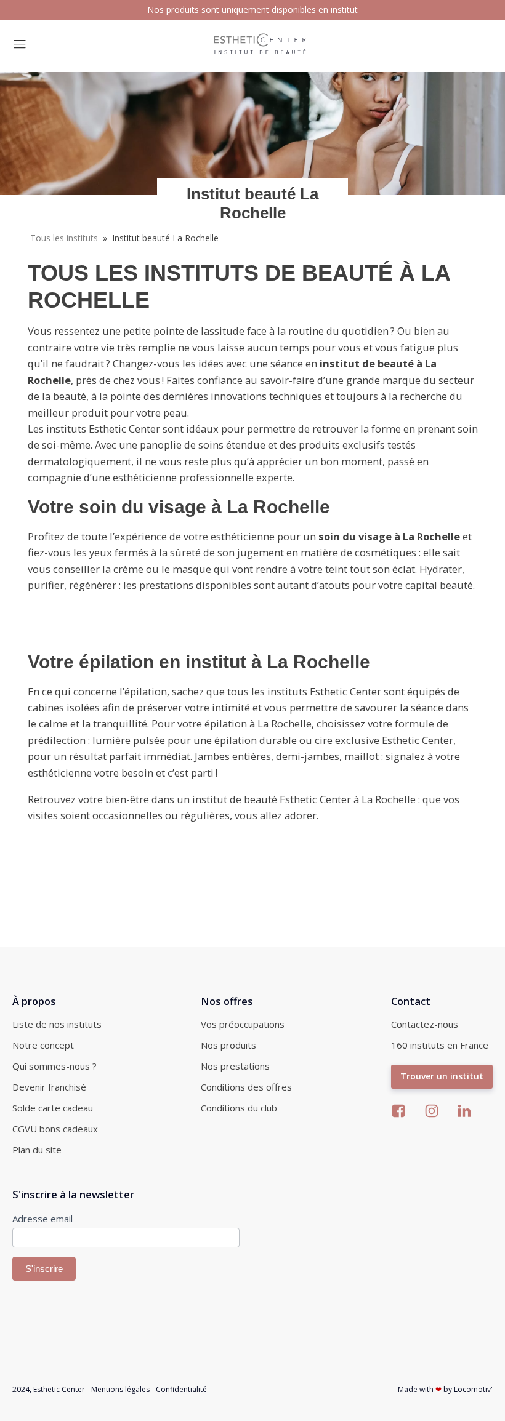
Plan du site (37, 1149)
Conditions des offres (246, 1087)
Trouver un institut (441, 1076)
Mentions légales (120, 1389)
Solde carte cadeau (52, 1108)
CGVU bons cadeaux (55, 1129)
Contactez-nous (424, 1024)
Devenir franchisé (49, 1087)
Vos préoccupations (243, 1024)
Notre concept (43, 1045)
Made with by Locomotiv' (445, 1389)
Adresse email (42, 1218)
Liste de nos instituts (57, 1024)
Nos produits (228, 1045)
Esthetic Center (59, 1389)
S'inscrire (44, 1268)
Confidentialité (181, 1389)
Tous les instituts (64, 238)
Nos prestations (235, 1066)
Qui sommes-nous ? (54, 1066)
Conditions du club (239, 1108)
